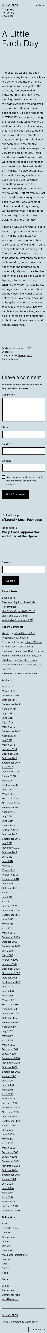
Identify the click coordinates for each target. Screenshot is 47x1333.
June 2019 (7, 717)
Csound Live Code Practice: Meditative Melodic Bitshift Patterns (22, 664)
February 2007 (10, 1049)
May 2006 (7, 1089)
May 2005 (7, 1139)
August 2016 (9, 776)
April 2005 (7, 1143)
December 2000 (11, 1210)
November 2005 (11, 1112)
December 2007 (11, 1009)
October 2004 (10, 1170)
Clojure (6, 1232)
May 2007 (7, 1035)
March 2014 (8, 825)
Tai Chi (6, 1268)
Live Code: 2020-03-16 (14, 615)
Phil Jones (7, 660)
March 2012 (8, 870)
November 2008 (11, 973)
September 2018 (11, 731)
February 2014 (10, 829)
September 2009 (11, 946)
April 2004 (7, 1197)
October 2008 (9, 977)
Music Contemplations (14, 1254)
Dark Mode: (35, 1329)
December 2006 (11, 1058)
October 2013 (9, 834)
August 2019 (9, 709)
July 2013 (7, 843)
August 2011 (8, 892)
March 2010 (8, 932)
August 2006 (9, 1076)
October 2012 (9, 852)
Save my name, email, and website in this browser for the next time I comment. (24, 481)
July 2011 (7, 897)
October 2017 (9, 758)
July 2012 (7, 856)
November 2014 (11, 803)
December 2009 (11, 937)
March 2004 (9, 1201)
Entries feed (8, 1290)
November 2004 (11, 1165)
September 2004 (11, 1174)
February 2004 (10, 1206)
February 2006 (10, 1103)
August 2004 (9, 1179)
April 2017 (7, 767)
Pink (4, 1264)
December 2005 (11, 1107)
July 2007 (7, 1031)
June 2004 (8, 1188)
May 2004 (7, 1192)
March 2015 (8, 794)
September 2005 (11, 1121)
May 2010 (7, 924)
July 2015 (7, 789)
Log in (5, 1285)
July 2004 (7, 1183)
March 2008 (8, 1000)
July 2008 (7, 986)
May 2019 (7, 722)
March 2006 (8, 1098)
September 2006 (11, 1071)
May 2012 (7, 865)
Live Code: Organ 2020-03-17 (18, 611)
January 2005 (9, 1156)
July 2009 (7, 950)
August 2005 (9, 1125)
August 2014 (9, 812)
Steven (6, 651)
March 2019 (8, 726)
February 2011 (9, 906)
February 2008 (10, 1004)
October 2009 (9, 941)
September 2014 (11, 807)
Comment (8, 394)
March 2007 (8, 1044)
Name (6, 427)
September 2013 (11, 838)
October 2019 (9, 700)
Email (6, 444)
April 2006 (7, 1094)
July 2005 (7, 1129)
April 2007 (7, 1040)
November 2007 (11, 1013)
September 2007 (11, 1022)
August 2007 (9, 1027)
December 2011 (10, 879)
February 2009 (10, 959)
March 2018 (8, 744)
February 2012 (10, 874)
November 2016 (11, 771)
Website (6, 460)
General (21, 355)
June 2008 (8, 991)
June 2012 (7, 861)
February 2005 (10, 1152)
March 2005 (8, 1147)
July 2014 (7, 816)
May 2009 (7, 955)
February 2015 (10, 798)
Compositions (9, 1237)
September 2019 (11, 704)
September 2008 (11, 982)
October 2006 (9, 1067)
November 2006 (11, 1062)
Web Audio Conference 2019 (17, 620)
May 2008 (7, 995)
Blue (4, 1223)
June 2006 (8, 1085)
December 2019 (10, 695)
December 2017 (10, 753)
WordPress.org (10, 1299)
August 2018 (9, 735)
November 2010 (11, 910)
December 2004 (11, 1161)
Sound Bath (8, 597)
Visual (5, 1272)
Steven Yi (10, 5)
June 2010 (7, 919)
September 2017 (11, 762)
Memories (7, 1250)
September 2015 (11, 785)
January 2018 (9, 749)
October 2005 (9, 1116)
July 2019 (7, 713)
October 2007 (9, 1018)
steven (8, 351)
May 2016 (7, 780)
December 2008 (11, 968)
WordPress (31, 1321)
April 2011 (7, 901)
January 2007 (9, 1053)
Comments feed (11, 1294)
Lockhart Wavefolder (25, 673)
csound (6, 1241)
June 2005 (8, 1134)
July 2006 (7, 1080)
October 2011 (9, 888)
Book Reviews (9, 1228)
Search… (7, 562)
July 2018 (7, 740)
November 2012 (11, 847)
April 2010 (7, 928)
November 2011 (10, 883)
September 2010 (11, 915)
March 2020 (8, 691)
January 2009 (9, 964)
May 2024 (7, 686)
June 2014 (7, 820)
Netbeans (7, 1259)
